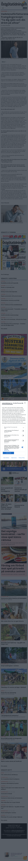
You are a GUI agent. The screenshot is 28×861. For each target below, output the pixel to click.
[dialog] (14, 430)
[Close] (25, 403)
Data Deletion (6, 457)
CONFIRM (8, 452)
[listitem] (14, 428)
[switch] (23, 431)
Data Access (14, 457)
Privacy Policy (22, 457)
